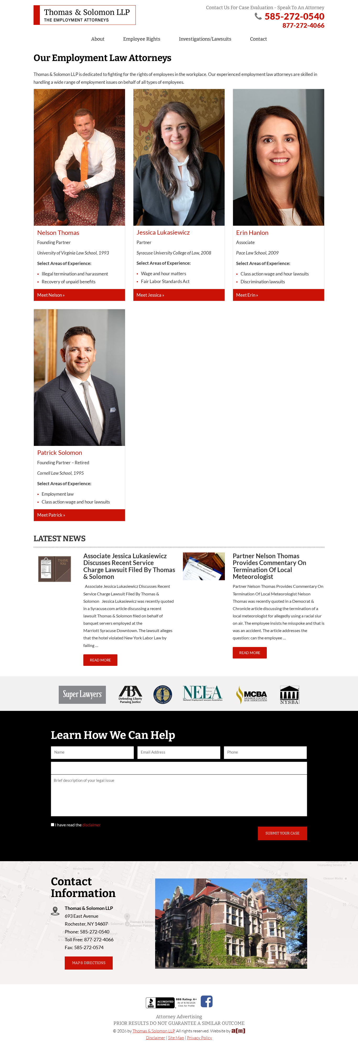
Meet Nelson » (51, 295)
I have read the (78, 824)
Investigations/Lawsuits (205, 39)
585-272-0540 (294, 16)
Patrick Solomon (59, 452)
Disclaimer (155, 1037)
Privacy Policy (199, 1037)
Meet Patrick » (51, 515)
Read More (100, 660)
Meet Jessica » (150, 295)
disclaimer (91, 824)
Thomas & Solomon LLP (154, 1030)
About (98, 39)
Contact (258, 39)
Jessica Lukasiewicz (163, 232)
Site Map (176, 1037)
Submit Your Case (282, 833)
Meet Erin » (247, 295)
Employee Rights (141, 39)
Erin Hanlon (252, 232)
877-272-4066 (303, 25)
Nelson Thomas (58, 232)
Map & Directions (88, 963)
